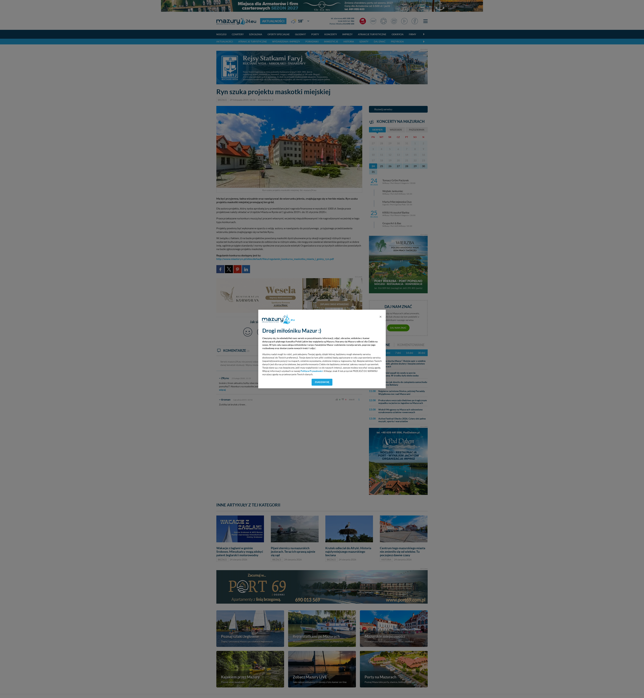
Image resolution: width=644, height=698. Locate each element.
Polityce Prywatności (312, 371)
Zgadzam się (322, 382)
